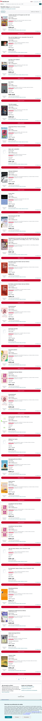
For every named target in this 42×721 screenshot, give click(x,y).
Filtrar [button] (4, 11)
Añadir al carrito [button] (21, 33)
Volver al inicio (21, 696)
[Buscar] (40, 4)
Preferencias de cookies (36, 711)
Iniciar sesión (36, 1)
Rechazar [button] (17, 717)
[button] (38, 31)
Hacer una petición (5, 692)
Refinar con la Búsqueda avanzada (9, 8)
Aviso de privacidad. (26, 713)
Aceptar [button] (8, 717)
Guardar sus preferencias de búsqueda (29, 690)
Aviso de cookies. (28, 712)
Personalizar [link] (26, 717)
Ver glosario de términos (26, 688)
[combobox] (22, 4)
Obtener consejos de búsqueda (27, 686)
